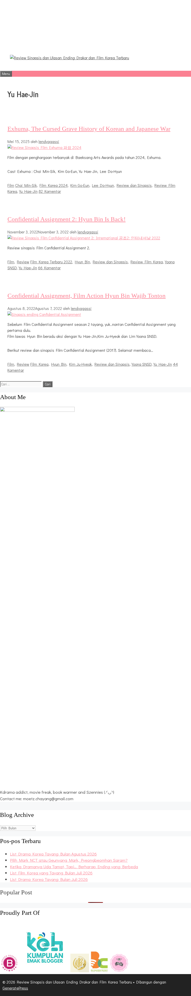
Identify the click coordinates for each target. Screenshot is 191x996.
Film (10, 185)
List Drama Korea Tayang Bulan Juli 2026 (49, 879)
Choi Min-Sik (26, 185)
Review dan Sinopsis (134, 185)
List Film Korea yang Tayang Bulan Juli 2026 (51, 873)
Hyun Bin (82, 261)
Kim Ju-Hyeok (80, 364)
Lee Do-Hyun (103, 185)
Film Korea (39, 364)
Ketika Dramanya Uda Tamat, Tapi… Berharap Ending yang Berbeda (74, 866)
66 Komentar (49, 267)
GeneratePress (15, 988)
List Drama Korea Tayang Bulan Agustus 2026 (53, 854)
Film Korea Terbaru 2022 (51, 261)
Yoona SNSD (141, 364)
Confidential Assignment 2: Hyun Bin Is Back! (66, 219)
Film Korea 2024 (54, 185)
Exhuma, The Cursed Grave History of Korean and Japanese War (88, 128)
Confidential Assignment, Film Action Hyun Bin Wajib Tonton (86, 295)
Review (23, 261)
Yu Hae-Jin (28, 191)
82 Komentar (50, 191)
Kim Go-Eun (79, 185)
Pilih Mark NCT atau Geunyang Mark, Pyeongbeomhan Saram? (69, 860)
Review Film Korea (147, 261)
